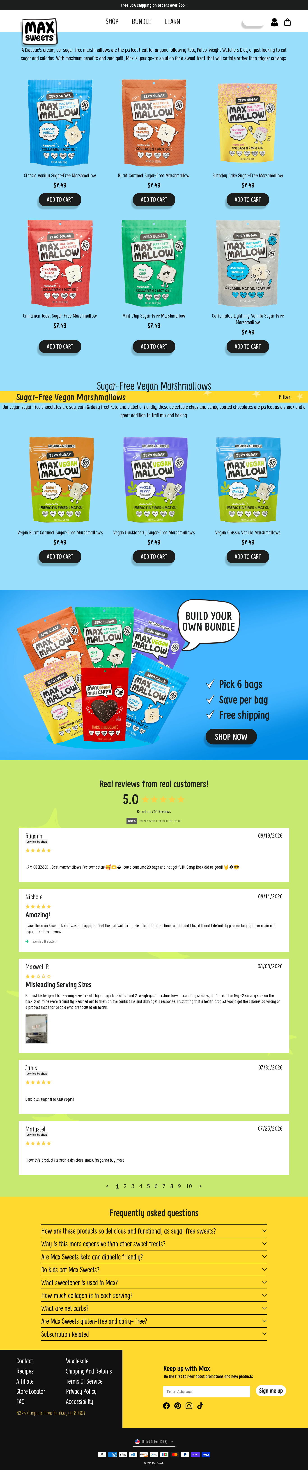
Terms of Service (84, 1381)
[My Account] (274, 21)
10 (189, 1186)
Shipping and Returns (89, 1371)
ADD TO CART (60, 199)
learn (172, 21)
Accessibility (79, 1401)
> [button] (200, 1186)
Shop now (231, 736)
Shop (112, 21)
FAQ (20, 1401)
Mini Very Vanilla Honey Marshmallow (31, 840)
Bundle (141, 21)
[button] (271, 1391)
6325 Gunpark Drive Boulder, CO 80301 (50, 1412)
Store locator (30, 1391)
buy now (254, 21)
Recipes (25, 1371)
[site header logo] (37, 31)
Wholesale (77, 1361)
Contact (24, 1361)
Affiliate (25, 1381)
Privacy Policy (81, 1391)
